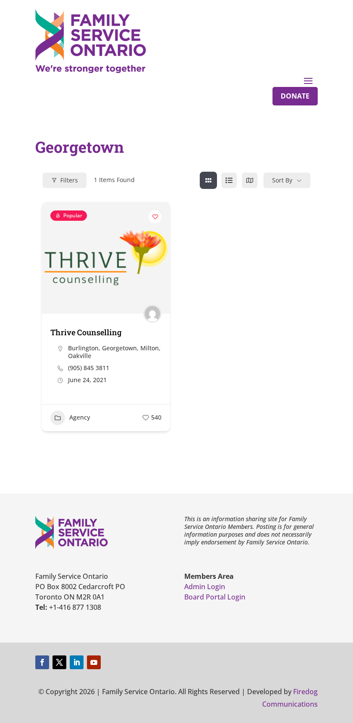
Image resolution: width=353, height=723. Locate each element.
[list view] (229, 180)
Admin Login (204, 586)
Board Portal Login (214, 597)
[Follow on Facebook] (42, 662)
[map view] (249, 180)
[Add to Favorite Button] (155, 216)
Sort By (282, 180)
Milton (149, 348)
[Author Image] (152, 314)
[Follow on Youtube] (94, 662)
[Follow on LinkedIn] (77, 662)
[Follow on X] (59, 662)
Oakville (79, 356)
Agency (79, 417)
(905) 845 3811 (88, 368)
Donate (295, 96)
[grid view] (208, 180)
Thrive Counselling (85, 332)
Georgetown (119, 348)
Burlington (83, 348)
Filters (69, 180)
